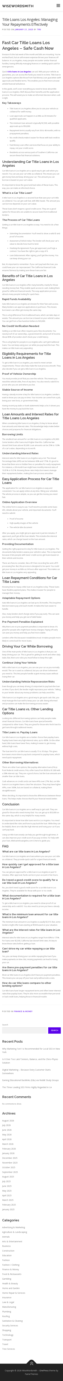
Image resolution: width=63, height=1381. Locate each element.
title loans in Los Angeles (19, 71)
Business (6, 1246)
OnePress (44, 1370)
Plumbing (6, 1311)
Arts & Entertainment (12, 1241)
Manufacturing (9, 1306)
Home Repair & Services (13, 1292)
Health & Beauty (10, 1283)
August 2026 (8, 1120)
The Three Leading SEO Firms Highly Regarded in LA (27, 1087)
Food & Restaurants (11, 1274)
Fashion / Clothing (10, 1264)
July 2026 (6, 1125)
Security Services (10, 1325)
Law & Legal (8, 1302)
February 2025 (9, 1204)
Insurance (6, 1297)
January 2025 (8, 1209)
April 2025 (7, 1195)
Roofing (6, 1316)
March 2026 (7, 1144)
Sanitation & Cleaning (12, 1320)
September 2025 (10, 1172)
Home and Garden (11, 1288)
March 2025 (7, 1200)
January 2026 (8, 1153)
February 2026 (9, 1148)
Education (7, 1255)
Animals (6, 1236)
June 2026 (7, 1129)
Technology (7, 1335)
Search (5, 1025)
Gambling (6, 1278)
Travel (5, 1344)
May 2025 (7, 1190)
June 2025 (7, 1186)
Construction (8, 1250)
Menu (58, 5)
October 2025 (8, 1167)
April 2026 (7, 1139)
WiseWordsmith (18, 6)
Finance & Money (23, 1011)
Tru (39, 29)
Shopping (6, 1330)
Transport (7, 1339)
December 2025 (9, 1158)
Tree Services (8, 1348)
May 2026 (7, 1134)
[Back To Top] (31, 1364)
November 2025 (10, 1162)
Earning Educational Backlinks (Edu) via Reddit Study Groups (30, 1080)
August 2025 (8, 1176)
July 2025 (6, 1181)
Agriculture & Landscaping (14, 1232)
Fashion (6, 1260)
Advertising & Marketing (13, 1227)
